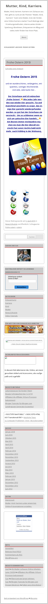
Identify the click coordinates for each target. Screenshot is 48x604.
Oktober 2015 (10, 438)
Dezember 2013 (11, 454)
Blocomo (33, 598)
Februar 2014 (10, 451)
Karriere (8, 303)
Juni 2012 (8, 489)
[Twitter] (14, 193)
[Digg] (14, 199)
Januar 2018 (10, 432)
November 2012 (11, 486)
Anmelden (21, 287)
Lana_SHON (10, 572)
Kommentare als (13, 555)
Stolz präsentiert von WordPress (16, 598)
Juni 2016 (8, 435)
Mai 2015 (8, 441)
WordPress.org (11, 558)
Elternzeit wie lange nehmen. (23, 578)
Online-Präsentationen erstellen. (18, 506)
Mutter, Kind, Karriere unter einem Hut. (20, 503)
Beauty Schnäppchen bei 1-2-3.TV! (19, 394)
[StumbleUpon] (26, 212)
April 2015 (9, 444)
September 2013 (12, 460)
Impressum (9, 500)
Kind (7, 306)
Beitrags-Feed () (13, 551)
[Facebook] (26, 199)
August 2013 (10, 463)
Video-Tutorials (11, 316)
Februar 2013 (10, 476)
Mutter (8, 309)
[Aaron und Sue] (24, 255)
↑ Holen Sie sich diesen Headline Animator (24, 344)
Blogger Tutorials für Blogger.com (18, 403)
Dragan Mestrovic (12, 585)
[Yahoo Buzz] (14, 212)
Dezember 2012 (11, 482)
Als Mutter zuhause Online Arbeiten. (26, 569)
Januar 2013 (10, 479)
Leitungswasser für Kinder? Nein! (18, 391)
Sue (7, 578)
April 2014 (9, 447)
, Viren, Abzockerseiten (33, 420)
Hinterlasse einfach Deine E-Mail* (15, 277)
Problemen (19, 420)
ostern (19, 227)
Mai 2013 (8, 470)
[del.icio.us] (26, 193)
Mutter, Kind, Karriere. (24, 6)
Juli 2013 (8, 466)
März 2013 (9, 473)
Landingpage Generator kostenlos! (19, 406)
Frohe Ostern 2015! (19, 62)
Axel (7, 569)
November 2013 (11, 457)
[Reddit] (26, 205)
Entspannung (10, 300)
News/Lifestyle (11, 224)
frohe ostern (10, 227)
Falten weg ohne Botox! (31, 585)
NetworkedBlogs (21, 516)
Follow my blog (24, 529)
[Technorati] (14, 205)
